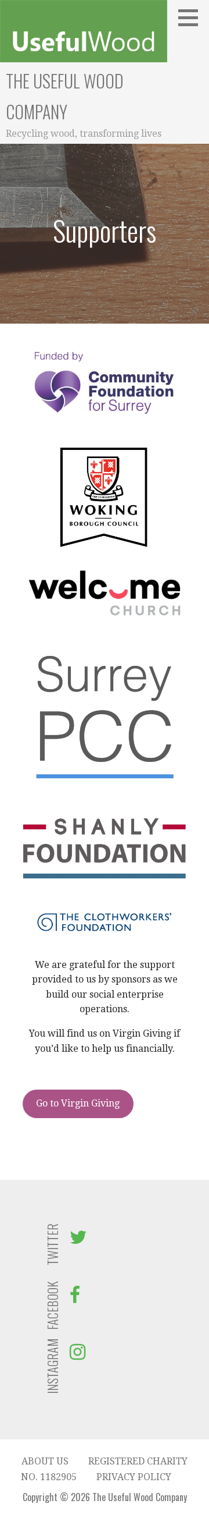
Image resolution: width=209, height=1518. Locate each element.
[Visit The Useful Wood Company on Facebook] (75, 1298)
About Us (45, 1461)
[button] (192, 17)
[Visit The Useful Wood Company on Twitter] (78, 1240)
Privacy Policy (133, 1476)
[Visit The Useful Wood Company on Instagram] (77, 1355)
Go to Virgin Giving (78, 1103)
